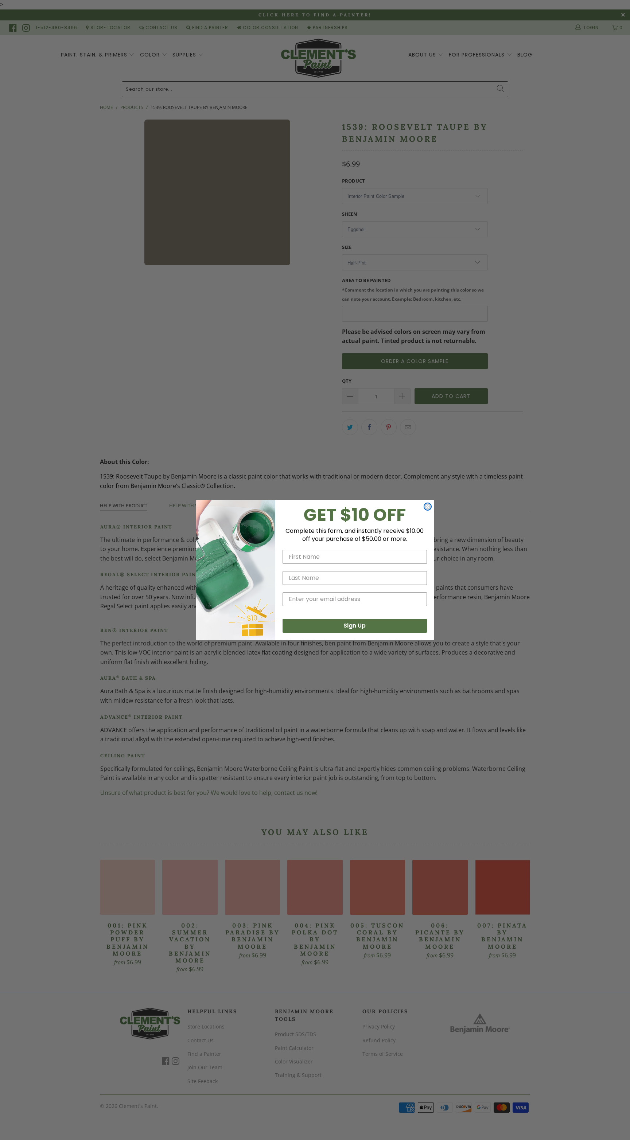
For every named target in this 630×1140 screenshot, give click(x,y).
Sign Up (354, 625)
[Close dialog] (427, 506)
